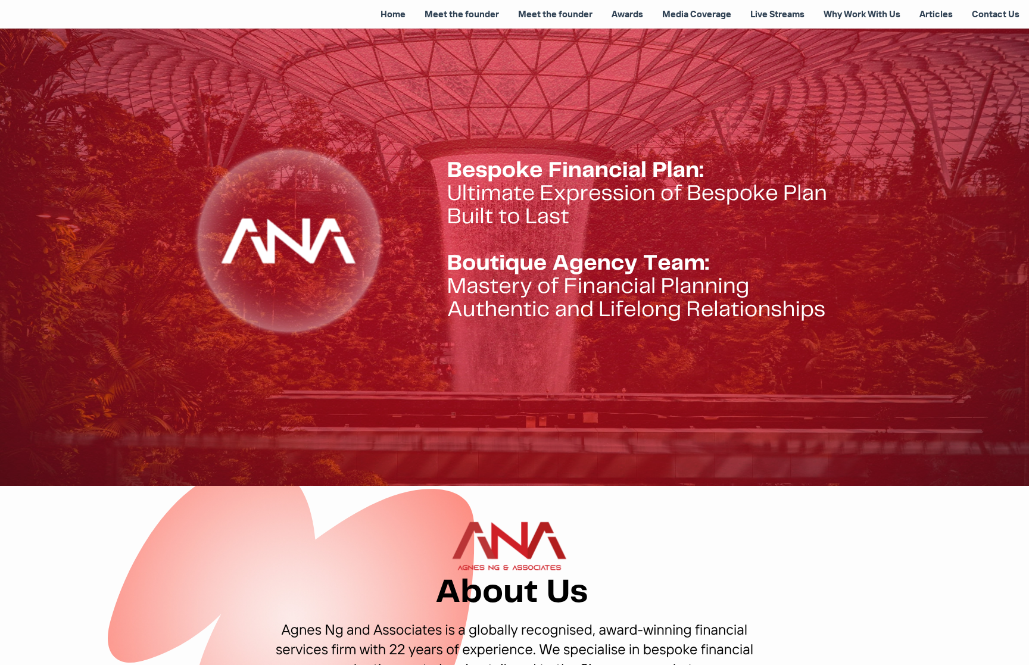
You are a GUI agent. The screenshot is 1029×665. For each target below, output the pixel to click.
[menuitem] (393, 14)
